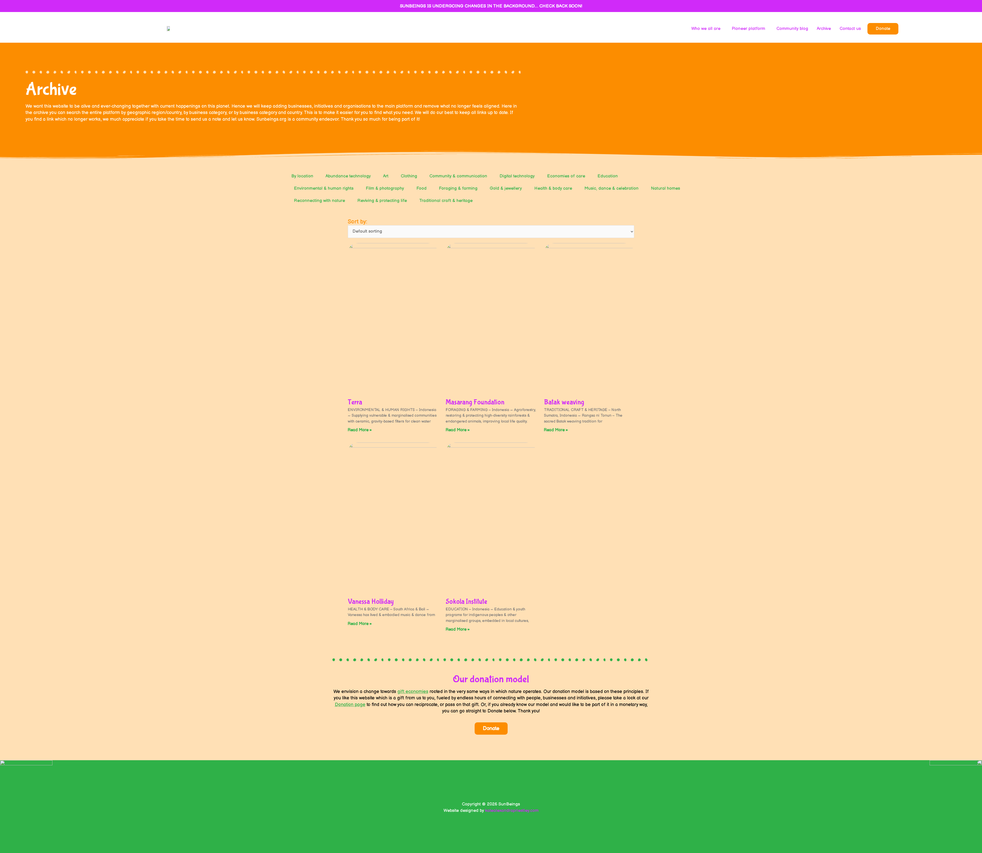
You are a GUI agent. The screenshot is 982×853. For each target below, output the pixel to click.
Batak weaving (564, 402)
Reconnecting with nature (319, 200)
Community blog (792, 28)
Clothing (409, 176)
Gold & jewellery (506, 188)
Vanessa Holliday (371, 601)
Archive (824, 28)
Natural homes (665, 188)
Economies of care (566, 176)
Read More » (360, 430)
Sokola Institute (466, 601)
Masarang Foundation (475, 402)
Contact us (850, 28)
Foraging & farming (458, 188)
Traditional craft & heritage (446, 200)
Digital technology (517, 176)
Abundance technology (348, 176)
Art (385, 176)
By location (302, 176)
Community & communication (458, 176)
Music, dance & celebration (611, 188)
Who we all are (705, 28)
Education (607, 176)
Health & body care (553, 188)
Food (421, 188)
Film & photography (385, 188)
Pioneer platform (748, 28)
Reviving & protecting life (382, 200)
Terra (355, 402)
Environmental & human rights (323, 188)
